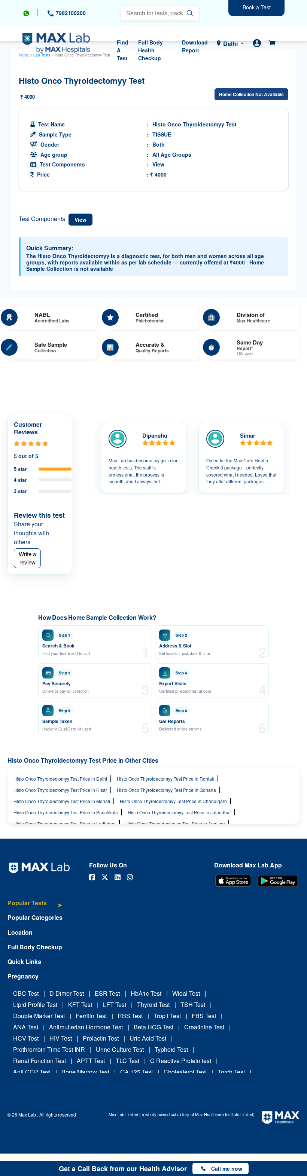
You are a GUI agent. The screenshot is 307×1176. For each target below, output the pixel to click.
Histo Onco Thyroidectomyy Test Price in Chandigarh (173, 801)
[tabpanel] (143, 457)
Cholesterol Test (185, 1072)
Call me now (226, 1168)
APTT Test (91, 1060)
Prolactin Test (101, 1038)
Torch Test (231, 1072)
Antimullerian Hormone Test (86, 1027)
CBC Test (26, 993)
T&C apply (245, 354)
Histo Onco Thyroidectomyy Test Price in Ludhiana (64, 823)
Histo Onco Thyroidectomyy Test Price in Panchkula (65, 812)
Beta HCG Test (153, 1027)
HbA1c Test (146, 993)
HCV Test (26, 1038)
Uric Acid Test (148, 1038)
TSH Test (192, 1004)
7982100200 (70, 12)
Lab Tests (41, 55)
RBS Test (130, 1015)
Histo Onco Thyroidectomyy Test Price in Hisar (60, 790)
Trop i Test (167, 1015)
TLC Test (127, 1060)
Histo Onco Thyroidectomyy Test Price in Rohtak (165, 778)
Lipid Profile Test (35, 1004)
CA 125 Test (136, 1072)
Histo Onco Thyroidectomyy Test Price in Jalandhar (179, 812)
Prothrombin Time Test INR (49, 1049)
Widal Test (186, 993)
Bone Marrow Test (85, 1072)
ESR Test (107, 993)
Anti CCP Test (32, 1072)
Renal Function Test (39, 1060)
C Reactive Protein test (180, 1060)
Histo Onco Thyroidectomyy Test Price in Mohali (61, 801)
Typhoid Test (171, 1049)
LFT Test (114, 1004)
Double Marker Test (39, 1015)
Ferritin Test (91, 1015)
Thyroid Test (153, 1004)
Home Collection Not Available (251, 94)
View (158, 164)
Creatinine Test (204, 1027)
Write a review (27, 558)
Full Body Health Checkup (150, 50)
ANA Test (25, 1027)
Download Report (195, 46)
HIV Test (60, 1038)
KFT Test (80, 1004)
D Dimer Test (66, 993)
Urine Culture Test (120, 1049)
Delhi (230, 43)
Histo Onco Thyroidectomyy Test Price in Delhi (60, 778)
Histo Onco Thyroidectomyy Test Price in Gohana (166, 790)
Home (24, 55)
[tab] (35, 906)
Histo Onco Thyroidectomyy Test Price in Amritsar (175, 823)
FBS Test (204, 1015)
